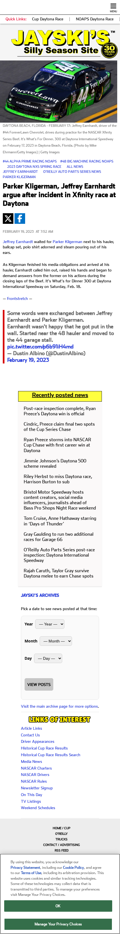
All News (75, 167)
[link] (60, 44)
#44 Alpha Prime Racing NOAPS (30, 161)
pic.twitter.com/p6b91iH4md (40, 346)
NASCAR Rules (34, 781)
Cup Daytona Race (47, 19)
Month (31, 641)
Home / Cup (61, 828)
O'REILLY (61, 834)
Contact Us (30, 735)
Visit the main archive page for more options (59, 706)
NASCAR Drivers (35, 774)
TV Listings (31, 801)
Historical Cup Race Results (44, 748)
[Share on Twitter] (8, 218)
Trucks (62, 839)
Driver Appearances (37, 741)
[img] (60, 44)
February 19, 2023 (28, 360)
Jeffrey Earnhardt (20, 172)
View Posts (39, 684)
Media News (31, 761)
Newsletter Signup (37, 788)
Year (29, 624)
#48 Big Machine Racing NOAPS (86, 161)
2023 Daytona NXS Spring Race (34, 167)
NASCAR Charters (36, 768)
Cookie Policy (73, 867)
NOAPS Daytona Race (95, 19)
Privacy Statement (25, 867)
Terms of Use (31, 873)
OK (58, 906)
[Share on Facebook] (20, 218)
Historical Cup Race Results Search (50, 755)
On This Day (31, 794)
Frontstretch (17, 298)
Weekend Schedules (38, 808)
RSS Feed (61, 850)
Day (28, 658)
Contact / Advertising (61, 845)
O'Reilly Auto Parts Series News (72, 172)
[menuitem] (60, 828)
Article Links (31, 728)
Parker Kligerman (19, 177)
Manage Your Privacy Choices (58, 924)
